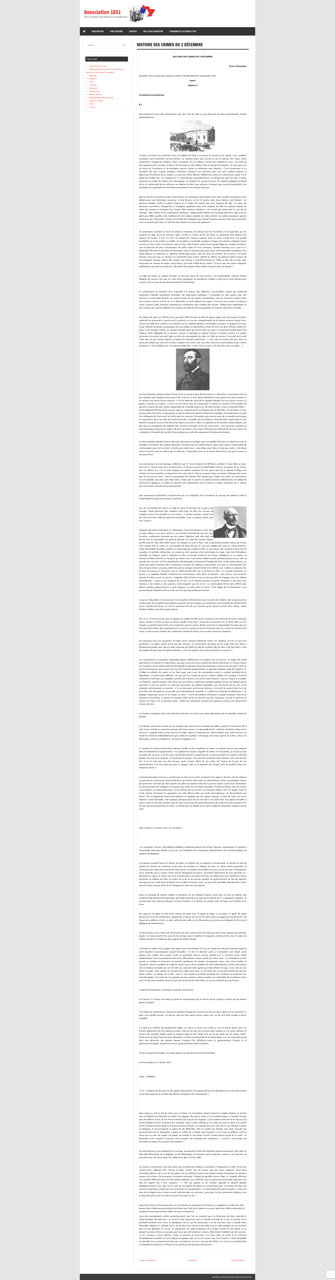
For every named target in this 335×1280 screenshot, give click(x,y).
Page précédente (148, 1260)
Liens (91, 103)
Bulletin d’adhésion (153, 31)
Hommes (93, 88)
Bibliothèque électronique (101, 97)
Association (98, 31)
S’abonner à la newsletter (182, 31)
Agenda (92, 75)
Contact (133, 31)
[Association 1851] (142, 22)
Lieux (91, 81)
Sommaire (192, 1260)
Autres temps (95, 94)
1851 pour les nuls (97, 66)
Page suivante (238, 1260)
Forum (92, 106)
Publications (116, 31)
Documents (94, 91)
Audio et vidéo (96, 100)
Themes (93, 84)
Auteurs (93, 78)
